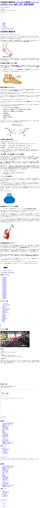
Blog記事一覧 (3, 28)
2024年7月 (4, 285)
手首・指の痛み (5, 476)
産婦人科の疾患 (5, 312)
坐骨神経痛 (4, 426)
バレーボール (17, 34)
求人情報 (4, 451)
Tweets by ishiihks (3, 457)
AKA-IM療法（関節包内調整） (8, 423)
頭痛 (3, 320)
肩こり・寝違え (5, 428)
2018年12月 (4, 294)
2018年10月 (4, 295)
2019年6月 (4, 292)
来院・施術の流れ (5, 449)
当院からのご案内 (5, 308)
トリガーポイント (5, 437)
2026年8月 (4, 277)
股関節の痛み (5, 436)
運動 (3, 319)
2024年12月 (4, 283)
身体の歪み (4, 318)
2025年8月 (4, 281)
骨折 (3, 321)
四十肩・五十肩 (5, 429)
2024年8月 (4, 284)
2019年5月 (4, 293)
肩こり (3, 314)
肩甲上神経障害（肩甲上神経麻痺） (7, 272)
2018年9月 (4, 296)
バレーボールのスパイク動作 (5, 270)
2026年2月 (4, 279)
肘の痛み (4, 431)
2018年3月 (4, 298)
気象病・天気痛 (5, 427)
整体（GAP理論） (5, 440)
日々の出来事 (5, 309)
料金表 (3, 490)
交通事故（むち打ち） (6, 443)
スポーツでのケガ (11, 34)
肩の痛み (4, 315)
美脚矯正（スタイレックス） (7, 424)
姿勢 (3, 307)
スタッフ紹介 (5, 450)
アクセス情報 (5, 452)
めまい (3, 306)
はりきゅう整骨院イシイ (7, 458)
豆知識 (3, 317)
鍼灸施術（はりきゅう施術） (7, 442)
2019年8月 (4, 291)
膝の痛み (4, 432)
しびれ (3, 438)
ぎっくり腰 (4, 303)
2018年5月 (4, 297)
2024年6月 (4, 286)
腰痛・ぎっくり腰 (5, 425)
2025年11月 (4, 280)
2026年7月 (4, 278)
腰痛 (3, 316)
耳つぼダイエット (5, 441)
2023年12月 (4, 287)
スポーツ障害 (5, 439)
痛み (3, 313)
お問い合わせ (5, 453)
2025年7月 (4, 282)
